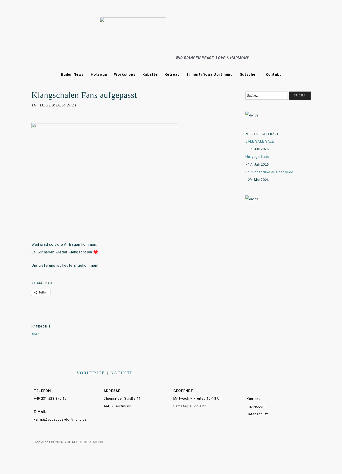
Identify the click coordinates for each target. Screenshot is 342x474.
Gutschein (249, 74)
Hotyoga (99, 74)
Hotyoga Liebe (257, 157)
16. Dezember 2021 (54, 105)
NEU (37, 334)
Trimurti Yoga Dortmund (209, 74)
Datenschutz (257, 414)
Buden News (72, 74)
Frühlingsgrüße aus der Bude (269, 172)
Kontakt (273, 74)
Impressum (256, 406)
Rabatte (150, 74)
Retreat (171, 74)
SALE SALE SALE (259, 141)
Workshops (124, 74)
